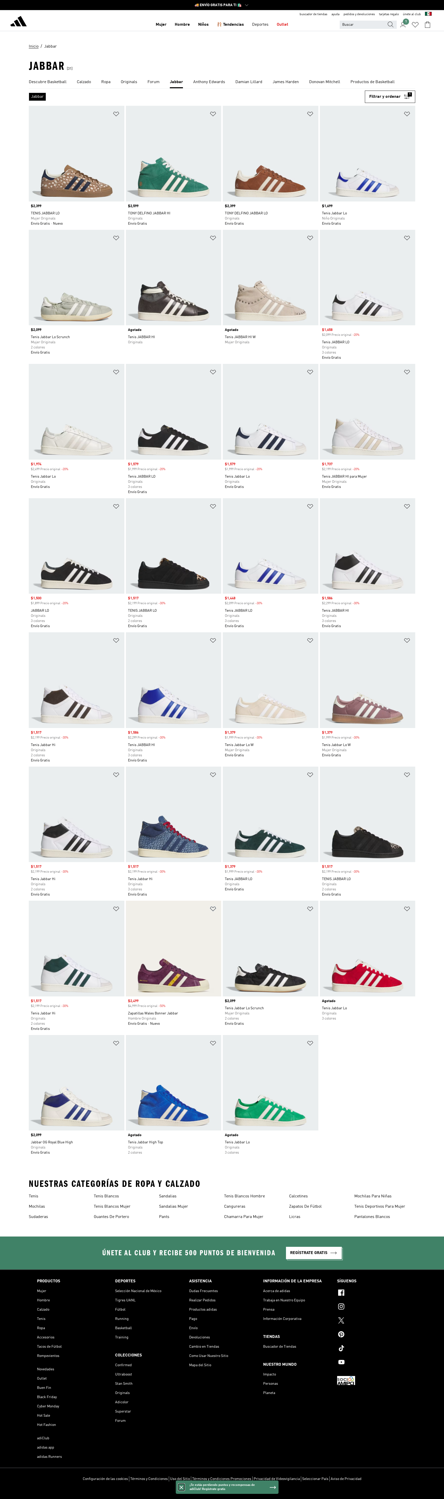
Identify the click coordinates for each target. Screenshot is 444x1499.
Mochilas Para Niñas (373, 1196)
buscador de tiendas (313, 14)
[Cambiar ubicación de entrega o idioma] (428, 14)
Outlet (282, 25)
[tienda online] (18, 22)
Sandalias (168, 1196)
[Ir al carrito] (427, 25)
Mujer (161, 25)
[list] (222, 82)
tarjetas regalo (389, 14)
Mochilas (37, 1207)
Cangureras (234, 1207)
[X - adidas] (372, 1321)
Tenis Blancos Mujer (112, 1207)
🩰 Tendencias (230, 25)
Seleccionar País (315, 1479)
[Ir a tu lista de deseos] (415, 25)
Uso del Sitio (180, 1479)
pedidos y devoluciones (359, 14)
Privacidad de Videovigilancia (277, 1479)
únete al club (412, 14)
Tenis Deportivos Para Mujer (379, 1207)
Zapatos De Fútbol (305, 1207)
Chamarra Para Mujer (243, 1217)
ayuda (335, 14)
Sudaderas (38, 1217)
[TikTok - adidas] (372, 1349)
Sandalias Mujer (173, 1207)
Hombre (182, 25)
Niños (203, 25)
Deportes (260, 25)
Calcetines (298, 1196)
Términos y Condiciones (149, 1479)
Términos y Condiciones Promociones (221, 1479)
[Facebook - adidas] (372, 1293)
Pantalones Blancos (372, 1217)
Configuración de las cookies (105, 1479)
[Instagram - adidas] (372, 1307)
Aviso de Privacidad (346, 1479)
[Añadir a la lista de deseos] (116, 115)
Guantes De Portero (111, 1217)
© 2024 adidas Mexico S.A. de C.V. (222, 1492)
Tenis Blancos (106, 1196)
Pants (164, 1217)
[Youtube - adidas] (372, 1363)
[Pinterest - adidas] (372, 1335)
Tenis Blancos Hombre (244, 1196)
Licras (294, 1217)
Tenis (33, 1196)
